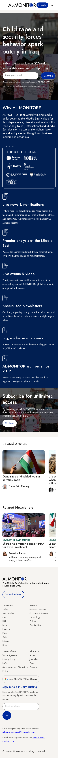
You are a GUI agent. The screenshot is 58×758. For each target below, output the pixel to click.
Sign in (52, 5)
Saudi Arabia (8, 613)
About (32, 655)
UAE (4, 621)
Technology (35, 617)
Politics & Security (38, 609)
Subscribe (42, 5)
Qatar (5, 637)
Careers (33, 667)
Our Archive (35, 625)
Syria (4, 644)
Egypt (4, 633)
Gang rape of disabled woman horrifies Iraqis (21, 478)
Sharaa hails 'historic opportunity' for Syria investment (23, 545)
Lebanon (6, 640)
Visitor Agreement (10, 655)
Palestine (6, 629)
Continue (9, 423)
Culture (33, 621)
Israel (4, 625)
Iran (4, 617)
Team (32, 663)
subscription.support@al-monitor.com (18, 732)
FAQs (4, 663)
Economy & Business (39, 613)
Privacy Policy (8, 659)
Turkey (5, 609)
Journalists (34, 659)
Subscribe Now (13, 594)
